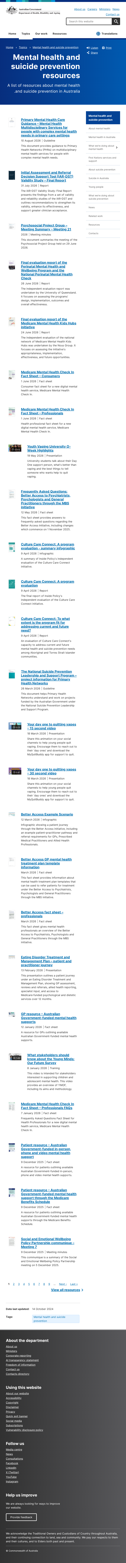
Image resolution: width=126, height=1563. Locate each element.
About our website (17, 1393)
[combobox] (89, 21)
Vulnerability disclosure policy (24, 1430)
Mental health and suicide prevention (55, 47)
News (116, 9)
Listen (94, 47)
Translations (109, 33)
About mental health (99, 128)
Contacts (93, 233)
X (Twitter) (12, 1472)
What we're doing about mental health (101, 147)
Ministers (104, 9)
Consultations (14, 1458)
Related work (96, 216)
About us (79, 9)
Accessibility (13, 1398)
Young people (96, 186)
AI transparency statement (22, 1360)
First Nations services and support (102, 159)
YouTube (11, 1477)
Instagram (12, 1481)
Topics (25, 33)
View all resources (65, 1290)
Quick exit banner (17, 1416)
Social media (14, 1420)
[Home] (33, 10)
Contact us (112, 14)
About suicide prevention (102, 169)
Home (12, 33)
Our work (41, 33)
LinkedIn (11, 1467)
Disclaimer (12, 1407)
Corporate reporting (18, 1355)
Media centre (14, 1449)
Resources (60, 33)
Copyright (12, 1402)
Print (109, 47)
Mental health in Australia (102, 137)
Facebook (12, 1463)
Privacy (10, 1411)
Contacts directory (17, 1373)
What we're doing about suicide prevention (101, 197)
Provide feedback (21, 1517)
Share (94, 52)
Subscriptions (14, 1425)
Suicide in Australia (99, 178)
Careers (92, 9)
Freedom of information (20, 1364)
